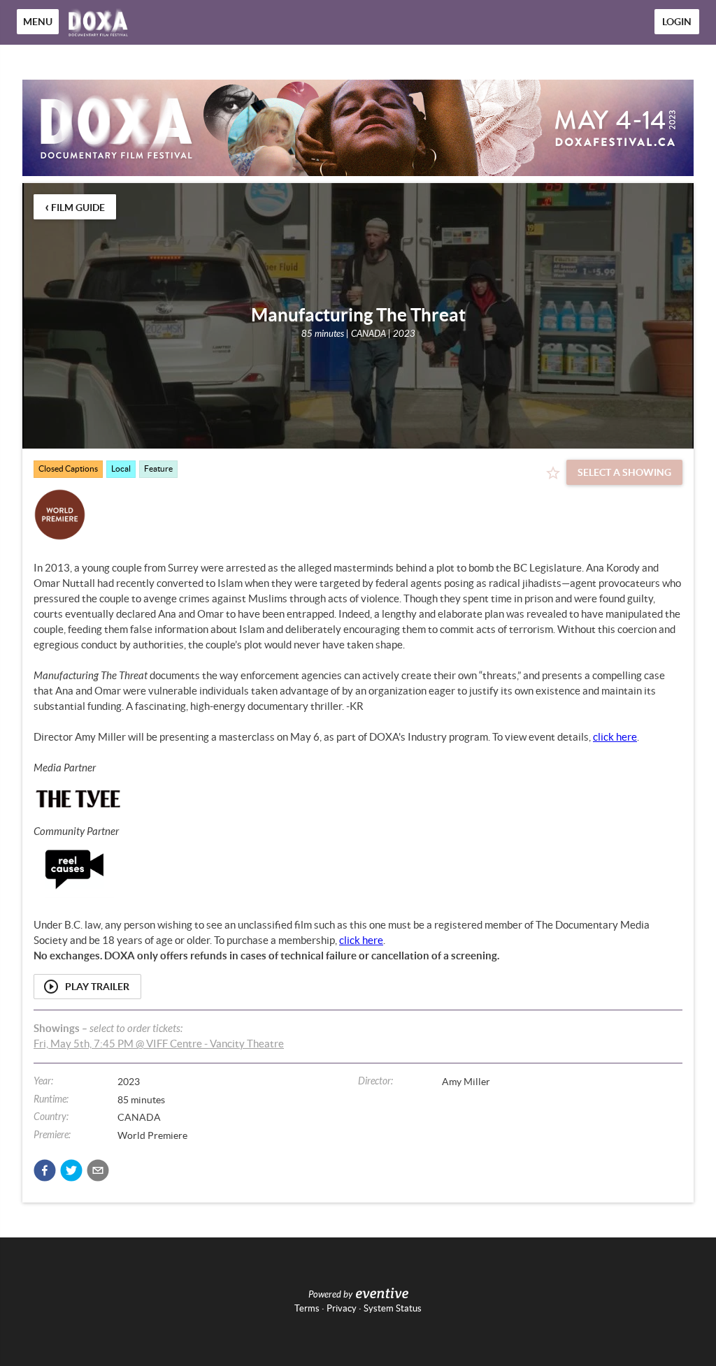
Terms (307, 1308)
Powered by (330, 1294)
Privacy (342, 1308)
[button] (45, 1170)
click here (615, 737)
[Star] (553, 473)
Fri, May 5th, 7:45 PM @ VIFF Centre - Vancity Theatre (159, 1043)
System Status (393, 1308)
